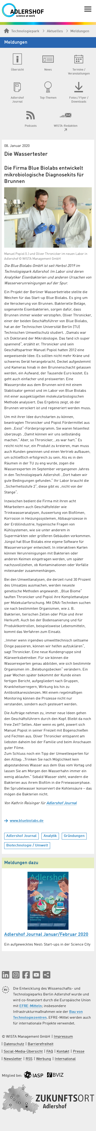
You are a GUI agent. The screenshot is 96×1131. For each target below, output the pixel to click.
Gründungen (74, 836)
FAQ (49, 1051)
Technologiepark (25, 31)
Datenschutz (14, 1044)
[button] (5, 975)
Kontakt (63, 1051)
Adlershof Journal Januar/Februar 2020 (46, 934)
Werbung (43, 1059)
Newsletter (13, 1059)
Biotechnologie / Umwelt (27, 845)
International (65, 1059)
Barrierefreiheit (40, 1044)
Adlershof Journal (61, 803)
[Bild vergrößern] (48, 217)
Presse (78, 1051)
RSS (29, 1059)
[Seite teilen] (46, 975)
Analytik (50, 836)
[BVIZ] (55, 1076)
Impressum (63, 1037)
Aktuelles (55, 31)
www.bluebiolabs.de (27, 821)
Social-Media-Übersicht (23, 1051)
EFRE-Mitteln (30, 1006)
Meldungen (79, 31)
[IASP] (33, 1076)
